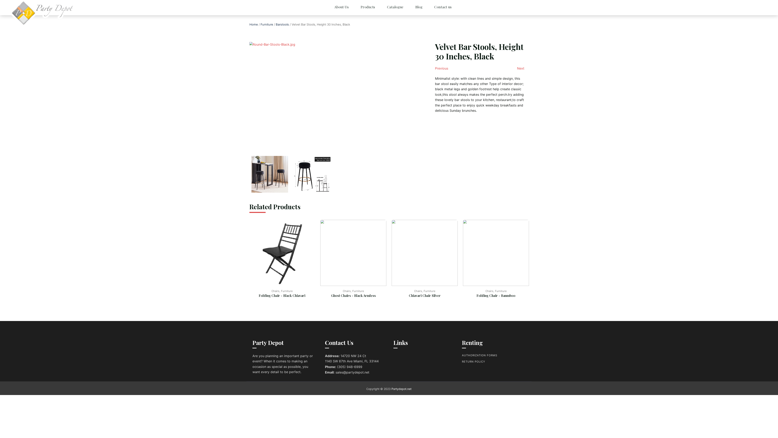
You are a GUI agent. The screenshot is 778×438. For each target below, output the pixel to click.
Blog (418, 7)
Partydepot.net (401, 389)
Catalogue (395, 7)
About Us (341, 7)
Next (520, 68)
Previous (441, 68)
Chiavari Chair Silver (425, 295)
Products (368, 7)
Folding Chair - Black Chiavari (282, 295)
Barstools (282, 24)
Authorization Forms (479, 355)
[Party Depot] (28, 13)
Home (253, 24)
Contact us (443, 7)
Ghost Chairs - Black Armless (353, 295)
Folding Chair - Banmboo (496, 295)
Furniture (267, 24)
